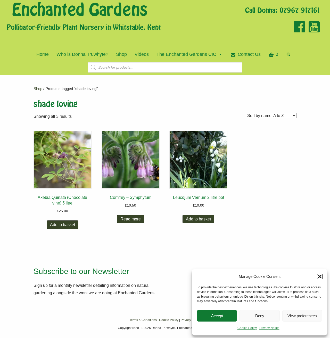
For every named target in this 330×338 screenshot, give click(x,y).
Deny (259, 316)
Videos (142, 54)
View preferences (302, 316)
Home (42, 54)
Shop (121, 54)
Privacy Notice (269, 328)
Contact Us (249, 54)
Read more (130, 219)
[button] (319, 276)
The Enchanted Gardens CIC (186, 54)
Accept (217, 316)
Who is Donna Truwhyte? (82, 54)
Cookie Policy (247, 328)
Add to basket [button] (62, 225)
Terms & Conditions (143, 320)
